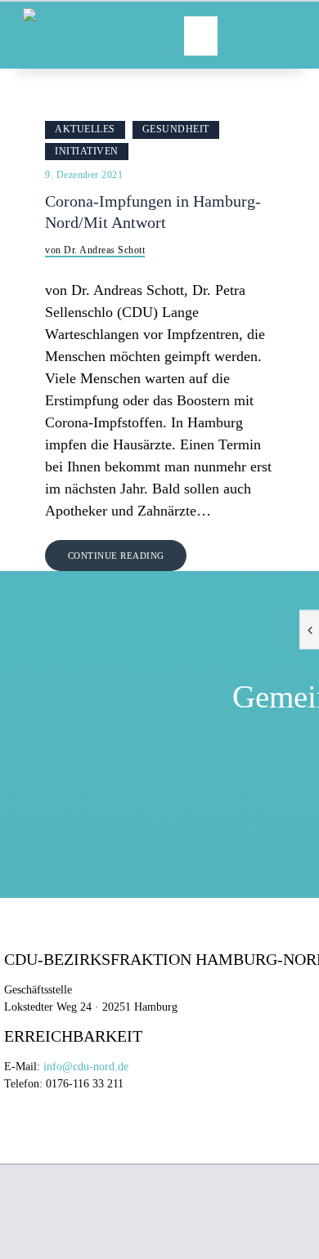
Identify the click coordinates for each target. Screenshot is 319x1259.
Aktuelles (85, 129)
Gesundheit (175, 129)
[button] (201, 36)
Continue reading (116, 555)
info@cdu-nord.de (85, 1066)
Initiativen (87, 151)
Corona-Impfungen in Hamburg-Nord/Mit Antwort (153, 212)
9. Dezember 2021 (84, 175)
